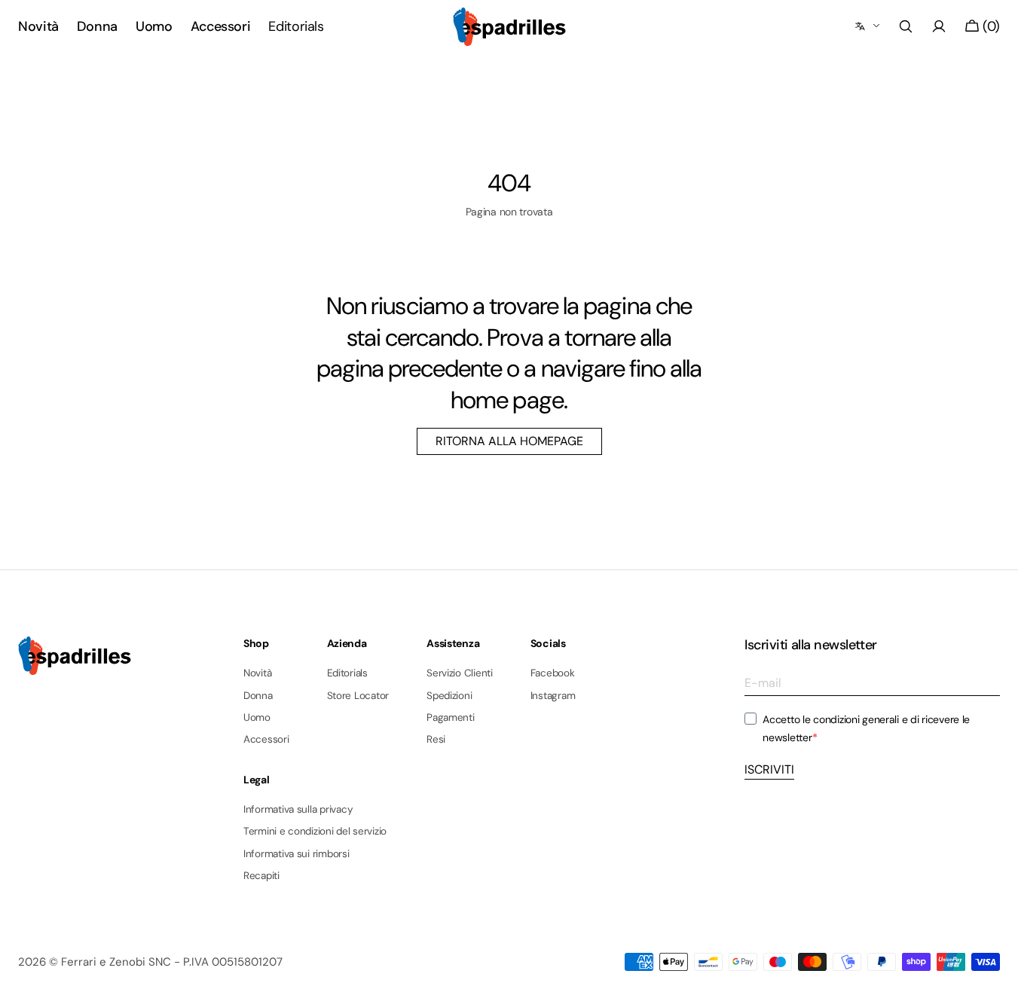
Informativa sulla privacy (298, 810)
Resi (435, 739)
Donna (258, 695)
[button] (905, 26)
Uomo (257, 717)
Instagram (553, 695)
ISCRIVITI (769, 769)
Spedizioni (449, 695)
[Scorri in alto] (995, 966)
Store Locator (358, 695)
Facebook (552, 673)
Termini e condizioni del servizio (315, 831)
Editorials (347, 673)
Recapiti (261, 875)
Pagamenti (450, 717)
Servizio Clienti (459, 673)
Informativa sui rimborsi (296, 853)
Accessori (266, 739)
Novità (257, 673)
